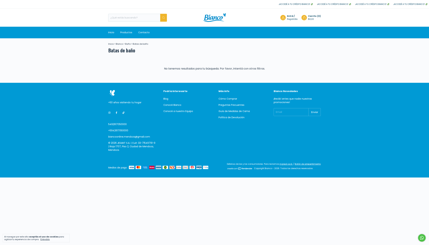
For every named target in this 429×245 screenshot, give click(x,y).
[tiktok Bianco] (123, 113)
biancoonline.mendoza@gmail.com (129, 136)
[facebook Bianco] (116, 113)
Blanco (119, 43)
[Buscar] (163, 18)
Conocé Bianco (172, 105)
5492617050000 (117, 124)
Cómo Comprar (228, 98)
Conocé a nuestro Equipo (178, 111)
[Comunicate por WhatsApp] (422, 238)
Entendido (45, 239)
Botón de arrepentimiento (308, 164)
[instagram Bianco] (109, 113)
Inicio (111, 32)
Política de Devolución (231, 117)
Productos (126, 32)
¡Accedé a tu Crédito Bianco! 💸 (291, 4)
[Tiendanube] (240, 169)
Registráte (292, 19)
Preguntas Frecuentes (231, 105)
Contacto (144, 32)
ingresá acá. (286, 164)
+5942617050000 (118, 130)
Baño (128, 43)
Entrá (290, 16)
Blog (165, 98)
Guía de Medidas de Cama (234, 111)
